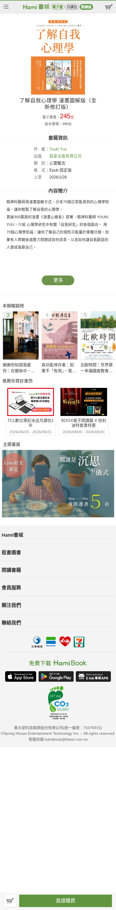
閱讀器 (86, 7)
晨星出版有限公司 (65, 156)
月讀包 (72, 7)
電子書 (57, 7)
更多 (58, 280)
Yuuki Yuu (58, 149)
